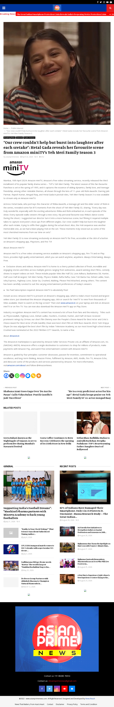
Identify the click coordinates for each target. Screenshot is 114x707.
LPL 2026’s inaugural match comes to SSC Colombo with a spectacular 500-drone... (37, 548)
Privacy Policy (72, 704)
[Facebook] (6, 375)
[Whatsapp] (17, 375)
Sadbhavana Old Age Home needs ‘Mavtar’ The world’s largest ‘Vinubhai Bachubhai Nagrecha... (36, 564)
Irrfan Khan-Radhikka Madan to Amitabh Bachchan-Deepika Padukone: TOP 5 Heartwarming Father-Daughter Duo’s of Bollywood (93, 443)
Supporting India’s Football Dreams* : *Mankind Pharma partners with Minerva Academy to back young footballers (27, 513)
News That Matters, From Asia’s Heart (29, 704)
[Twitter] (49, 689)
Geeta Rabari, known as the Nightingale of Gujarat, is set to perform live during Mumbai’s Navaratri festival (20, 442)
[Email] (72, 689)
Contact (50, 704)
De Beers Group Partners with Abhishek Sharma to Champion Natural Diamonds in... (35, 581)
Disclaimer (60, 704)
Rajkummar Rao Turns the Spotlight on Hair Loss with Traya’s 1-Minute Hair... (94, 545)
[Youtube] (64, 689)
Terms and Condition (88, 704)
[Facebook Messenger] (27, 375)
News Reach (90, 698)
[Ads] (29, 458)
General (19, 138)
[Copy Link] (33, 375)
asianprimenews (12, 157)
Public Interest (29, 138)
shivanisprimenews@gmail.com (62, 681)
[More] (38, 375)
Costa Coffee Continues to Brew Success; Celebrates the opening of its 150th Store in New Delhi (57, 440)
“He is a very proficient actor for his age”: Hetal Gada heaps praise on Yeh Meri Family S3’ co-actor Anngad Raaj (88, 394)
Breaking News (9, 138)
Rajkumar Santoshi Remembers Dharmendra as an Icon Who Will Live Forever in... (93, 561)
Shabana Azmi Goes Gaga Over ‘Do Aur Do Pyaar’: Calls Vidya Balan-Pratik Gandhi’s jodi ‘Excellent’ (27, 394)
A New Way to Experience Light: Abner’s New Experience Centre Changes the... (94, 576)
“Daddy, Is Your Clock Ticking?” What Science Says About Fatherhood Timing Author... (37, 531)
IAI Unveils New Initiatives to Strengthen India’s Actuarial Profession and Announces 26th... (92, 529)
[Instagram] (22, 375)
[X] (11, 375)
